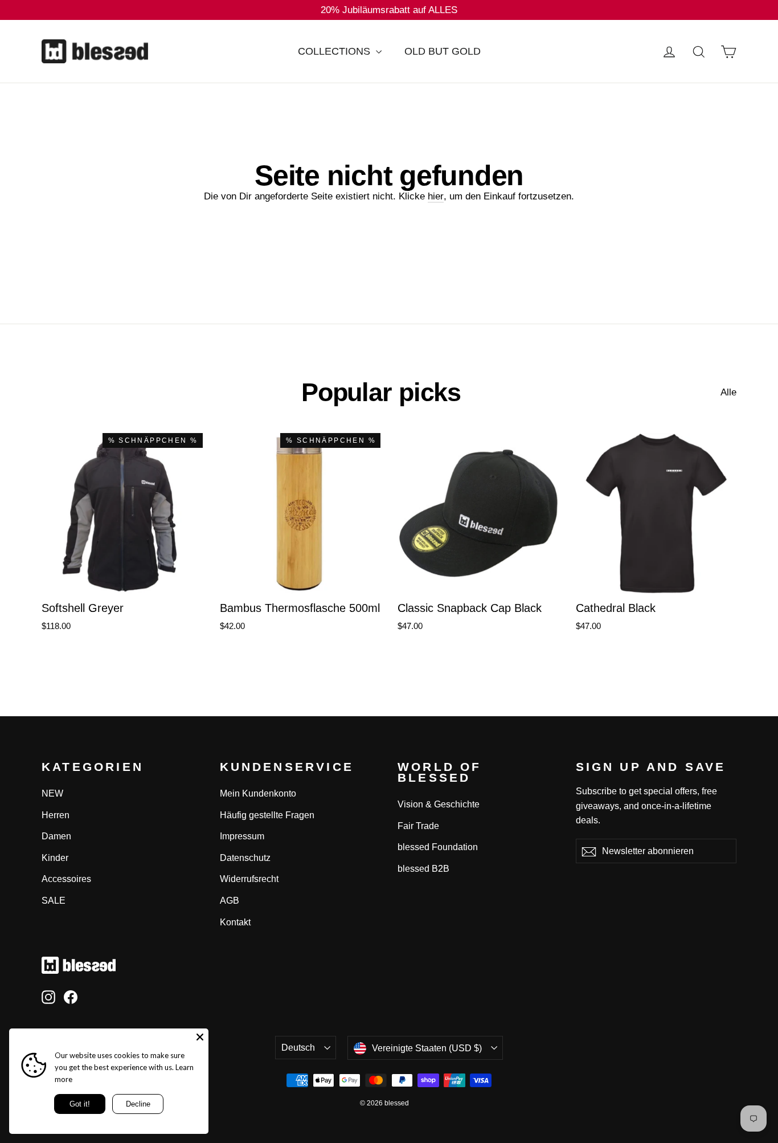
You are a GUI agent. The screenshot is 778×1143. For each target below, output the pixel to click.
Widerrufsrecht (249, 879)
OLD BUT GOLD (442, 51)
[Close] (200, 1037)
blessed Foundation (438, 847)
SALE (53, 900)
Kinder (55, 858)
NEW (52, 793)
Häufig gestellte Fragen (267, 815)
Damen (56, 836)
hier (436, 196)
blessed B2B (423, 868)
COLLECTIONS (335, 51)
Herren (55, 815)
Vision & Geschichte (439, 804)
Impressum (242, 836)
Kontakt (235, 922)
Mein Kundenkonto (258, 793)
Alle (728, 392)
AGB (229, 900)
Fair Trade (418, 826)
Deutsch (298, 1047)
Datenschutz (245, 858)
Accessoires (66, 879)
